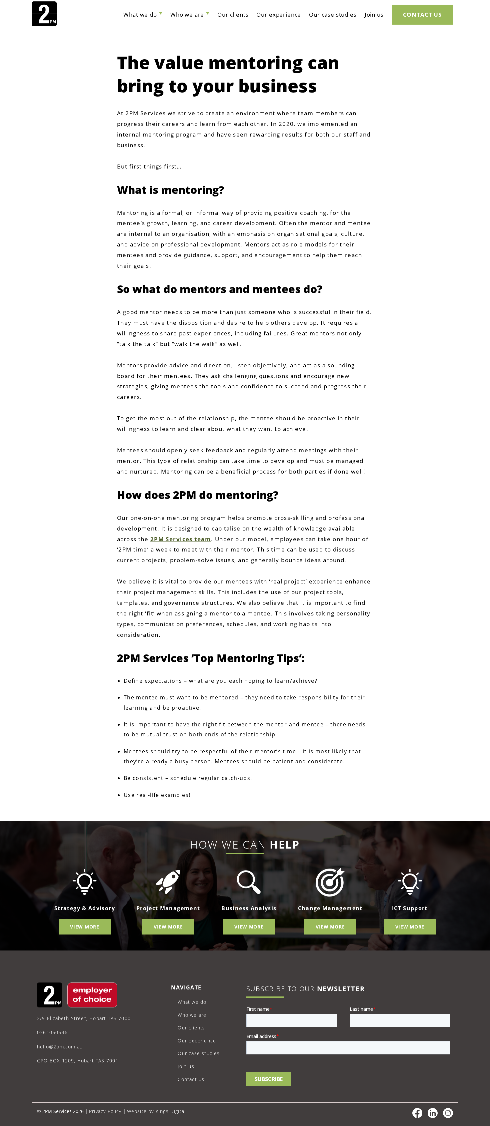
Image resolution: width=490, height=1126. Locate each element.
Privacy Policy (105, 1111)
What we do (140, 14)
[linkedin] (433, 1116)
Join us (374, 14)
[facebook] (417, 1116)
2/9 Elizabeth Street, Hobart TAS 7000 (84, 1018)
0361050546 (52, 1032)
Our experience (278, 14)
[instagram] (448, 1116)
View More (84, 927)
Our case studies (332, 14)
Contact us (422, 14)
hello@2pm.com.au (60, 1046)
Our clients (232, 14)
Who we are (187, 14)
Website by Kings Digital (156, 1111)
